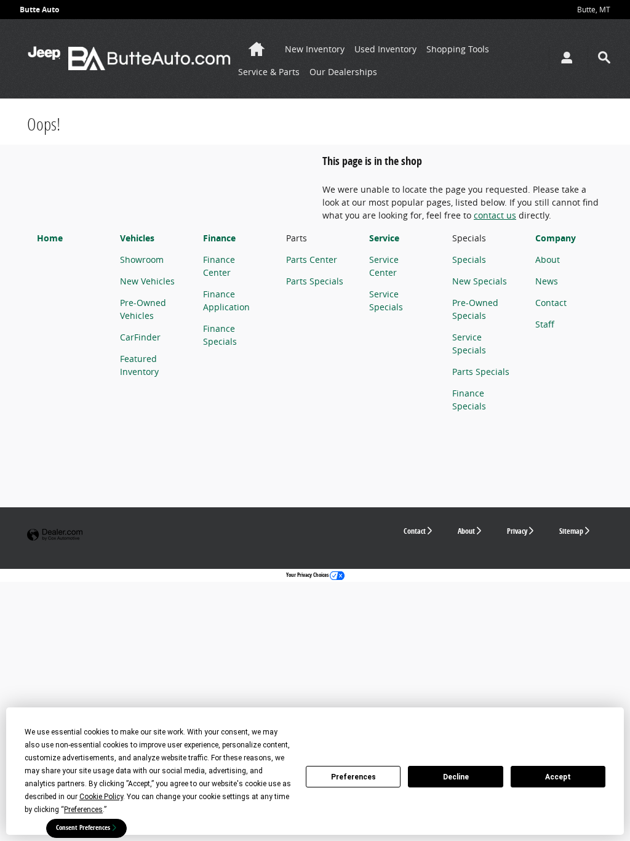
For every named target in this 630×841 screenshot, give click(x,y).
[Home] (44, 58)
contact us (495, 215)
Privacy (517, 531)
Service (384, 238)
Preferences (353, 777)
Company (555, 238)
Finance (219, 238)
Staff (544, 324)
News (546, 281)
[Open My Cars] (563, 58)
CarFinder (140, 337)
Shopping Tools (457, 49)
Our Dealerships (343, 72)
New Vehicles (147, 281)
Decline (456, 777)
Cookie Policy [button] (101, 796)
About (547, 259)
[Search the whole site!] (604, 57)
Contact (551, 302)
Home (50, 238)
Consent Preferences (83, 827)
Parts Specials (314, 281)
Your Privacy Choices (308, 575)
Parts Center (311, 259)
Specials (469, 259)
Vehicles (137, 238)
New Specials (479, 281)
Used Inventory (385, 49)
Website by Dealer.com (54, 535)
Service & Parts (269, 72)
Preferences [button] (83, 809)
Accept (558, 777)
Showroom (142, 259)
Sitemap (571, 531)
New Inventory (315, 49)
